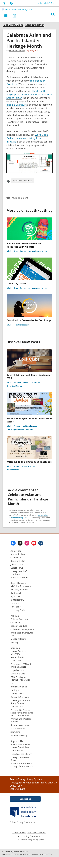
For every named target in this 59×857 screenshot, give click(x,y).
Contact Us (15, 557)
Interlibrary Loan (18, 686)
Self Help (30, 429)
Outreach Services (19, 696)
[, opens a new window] (24, 817)
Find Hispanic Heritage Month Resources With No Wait (24, 245)
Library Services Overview (18, 652)
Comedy (36, 382)
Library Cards (17, 693)
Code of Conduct (18, 625)
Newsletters (16, 706)
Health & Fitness (29, 426)
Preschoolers (13, 470)
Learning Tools (17, 610)
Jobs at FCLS (16, 564)
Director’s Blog (17, 560)
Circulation (15, 622)
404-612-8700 (17, 788)
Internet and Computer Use (21, 634)
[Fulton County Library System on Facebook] (13, 543)
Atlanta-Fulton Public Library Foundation (20, 745)
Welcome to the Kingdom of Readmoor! (29, 461)
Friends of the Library (21, 753)
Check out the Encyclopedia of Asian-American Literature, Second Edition (29, 94)
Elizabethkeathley (34, 24)
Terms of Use (19, 832)
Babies (17, 466)
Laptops (14, 690)
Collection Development (22, 629)
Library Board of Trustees (18, 572)
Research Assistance (20, 725)
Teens (23, 251)
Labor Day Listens (17, 283)
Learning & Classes (15, 429)
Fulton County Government (23, 822)
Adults (9, 251)
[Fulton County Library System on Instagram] (26, 543)
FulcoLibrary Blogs (13, 24)
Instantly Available (19, 589)
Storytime (15, 731)
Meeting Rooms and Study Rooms (20, 701)
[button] (4, 3)
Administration (17, 554)
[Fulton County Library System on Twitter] (20, 543)
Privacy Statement (19, 577)
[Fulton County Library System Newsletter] (40, 543)
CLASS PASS (16, 660)
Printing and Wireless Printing (20, 720)
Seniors (17, 382)
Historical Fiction (14, 386)
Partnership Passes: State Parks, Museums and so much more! (21, 712)
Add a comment (20, 197)
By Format (15, 596)
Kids (16, 251)
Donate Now (16, 750)
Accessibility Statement (29, 836)
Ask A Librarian (17, 657)
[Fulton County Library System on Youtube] (33, 543)
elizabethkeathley (17, 50)
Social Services (17, 728)
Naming (14, 642)
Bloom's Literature (16, 104)
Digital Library (17, 599)
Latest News (16, 567)
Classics (27, 382)
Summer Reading (18, 735)
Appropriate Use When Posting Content (28, 516)
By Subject (15, 592)
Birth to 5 (26, 466)
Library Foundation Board (19, 758)
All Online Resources (20, 586)
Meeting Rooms (18, 638)
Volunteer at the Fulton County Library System (21, 765)
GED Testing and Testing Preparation (20, 678)
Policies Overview (19, 618)
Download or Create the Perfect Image (29, 320)
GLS (12, 683)
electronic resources (22, 181)
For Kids (14, 603)
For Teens (15, 606)
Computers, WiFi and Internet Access (20, 665)
